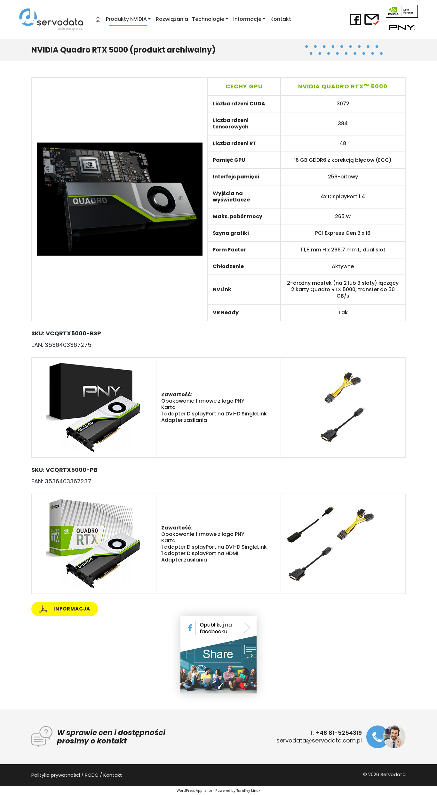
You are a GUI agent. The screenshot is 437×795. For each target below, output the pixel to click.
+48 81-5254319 (339, 733)
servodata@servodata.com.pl (319, 740)
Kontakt (280, 19)
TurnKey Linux (248, 790)
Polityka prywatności (55, 775)
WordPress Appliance (194, 790)
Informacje (247, 19)
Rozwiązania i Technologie (190, 19)
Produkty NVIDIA (126, 19)
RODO (92, 775)
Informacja (71, 608)
